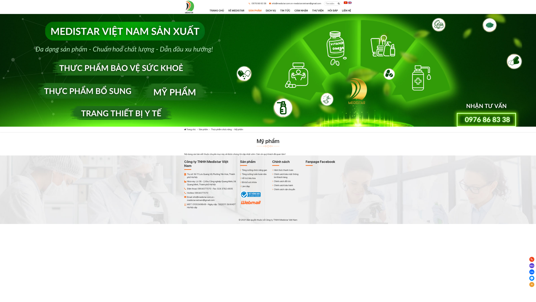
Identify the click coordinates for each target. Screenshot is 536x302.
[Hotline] (532, 259)
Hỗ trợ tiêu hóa (249, 178)
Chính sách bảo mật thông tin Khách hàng (286, 176)
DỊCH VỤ (271, 10)
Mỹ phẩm (238, 129)
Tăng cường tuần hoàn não (254, 174)
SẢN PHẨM (255, 10)
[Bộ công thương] (250, 197)
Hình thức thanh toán (283, 170)
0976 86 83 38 (259, 3)
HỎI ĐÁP (333, 10)
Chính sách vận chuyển (284, 189)
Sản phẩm (203, 129)
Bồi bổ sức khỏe (249, 182)
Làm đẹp (246, 186)
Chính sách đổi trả (282, 181)
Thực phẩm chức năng (221, 129)
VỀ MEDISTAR (236, 10)
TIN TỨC (285, 10)
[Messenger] (532, 278)
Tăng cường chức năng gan (254, 170)
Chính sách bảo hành (283, 185)
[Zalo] (532, 272)
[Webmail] (250, 205)
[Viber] (532, 265)
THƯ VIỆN (318, 10)
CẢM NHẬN (301, 10)
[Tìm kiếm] (339, 3)
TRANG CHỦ (217, 10)
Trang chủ (191, 129)
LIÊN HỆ (346, 10)
